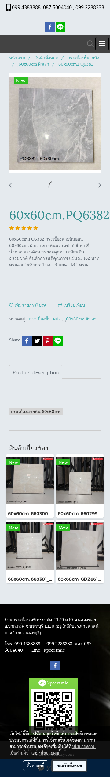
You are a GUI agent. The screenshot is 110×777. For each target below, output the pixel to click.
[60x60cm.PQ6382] (55, 123)
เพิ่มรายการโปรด (30, 305)
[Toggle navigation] (102, 43)
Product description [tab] (36, 372)
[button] (88, 43)
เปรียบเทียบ (73, 305)
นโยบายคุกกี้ (50, 752)
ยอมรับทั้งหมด (69, 765)
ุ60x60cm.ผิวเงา (81, 318)
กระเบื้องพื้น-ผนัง (45, 318)
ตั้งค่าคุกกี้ (35, 765)
